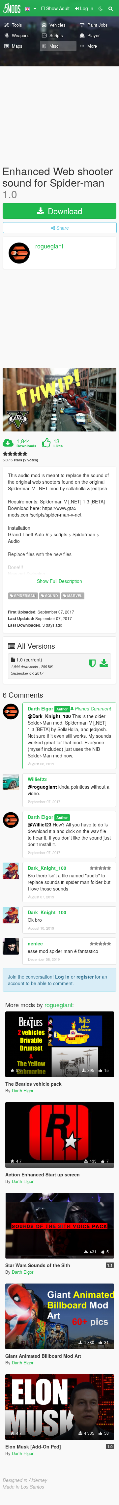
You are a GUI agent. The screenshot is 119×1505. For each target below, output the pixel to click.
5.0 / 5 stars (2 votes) (20, 460)
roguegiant (49, 246)
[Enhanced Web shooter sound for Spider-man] (59, 399)
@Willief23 (39, 824)
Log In (62, 976)
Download (63, 211)
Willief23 (37, 779)
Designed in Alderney (25, 1480)
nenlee (35, 943)
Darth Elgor (40, 708)
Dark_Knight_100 (47, 868)
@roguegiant (42, 786)
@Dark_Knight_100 (49, 716)
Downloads (26, 446)
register (85, 976)
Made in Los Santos (23, 1486)
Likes (58, 446)
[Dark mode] (100, 8)
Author (62, 708)
